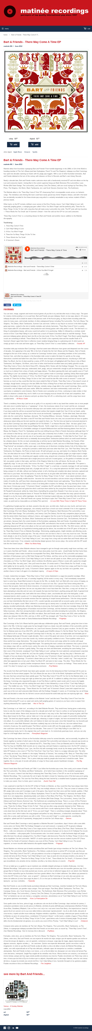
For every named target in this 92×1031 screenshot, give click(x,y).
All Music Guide (22, 399)
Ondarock (84, 921)
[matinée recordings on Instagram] (9, 1028)
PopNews (51, 931)
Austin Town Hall (49, 781)
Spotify (34, 152)
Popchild (71, 861)
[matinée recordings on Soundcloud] (13, 1028)
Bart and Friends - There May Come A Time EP (28, 300)
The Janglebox (46, 963)
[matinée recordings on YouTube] (17, 1028)
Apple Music (17, 152)
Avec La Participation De (38, 898)
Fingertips (63, 618)
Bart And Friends (31, 974)
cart (88, 29)
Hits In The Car (39, 703)
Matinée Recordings (9, 300)
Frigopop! (59, 843)
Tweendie (31, 881)
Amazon (27, 152)
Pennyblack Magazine (40, 733)
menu (7, 29)
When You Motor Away (33, 543)
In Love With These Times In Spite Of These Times (69, 501)
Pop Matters (53, 666)
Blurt (86, 693)
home (5, 35)
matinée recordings (83, 1027)
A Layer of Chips (52, 571)
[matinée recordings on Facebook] (5, 1028)
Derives (68, 818)
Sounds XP (81, 343)
